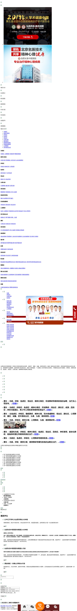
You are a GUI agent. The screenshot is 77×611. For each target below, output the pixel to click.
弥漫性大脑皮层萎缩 (19, 268)
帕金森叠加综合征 (10, 262)
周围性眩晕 (4, 249)
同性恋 (8, 339)
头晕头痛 (6, 139)
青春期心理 (10, 337)
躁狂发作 (8, 204)
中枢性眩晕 (10, 249)
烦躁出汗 (3, 217)
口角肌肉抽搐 (14, 255)
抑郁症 (5, 134)
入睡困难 (7, 153)
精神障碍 (9, 304)
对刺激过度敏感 (20, 230)
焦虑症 (5, 136)
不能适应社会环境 (13, 211)
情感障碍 (19, 236)
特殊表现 (13, 223)
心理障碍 (6, 145)
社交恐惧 (9, 334)
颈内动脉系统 (4, 281)
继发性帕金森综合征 (21, 262)
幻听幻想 (3, 160)
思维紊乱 (8, 160)
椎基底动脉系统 (12, 281)
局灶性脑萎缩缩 (5, 268)
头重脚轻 (3, 185)
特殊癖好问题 (10, 335)
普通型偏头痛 (10, 242)
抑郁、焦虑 (14, 217)
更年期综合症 (7, 147)
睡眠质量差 (18, 153)
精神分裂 (9, 301)
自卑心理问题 (10, 329)
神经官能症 (10, 313)
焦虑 (2, 211)
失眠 (8, 293)
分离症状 (3, 223)
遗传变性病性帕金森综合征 (34, 262)
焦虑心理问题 (10, 326)
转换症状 (8, 223)
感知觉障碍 (4, 236)
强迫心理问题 (10, 327)
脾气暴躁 (8, 217)
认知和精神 (11, 274)
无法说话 (8, 255)
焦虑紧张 (5, 198)
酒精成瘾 (9, 320)
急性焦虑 (3, 173)
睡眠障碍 (3, 192)
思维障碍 (9, 236)
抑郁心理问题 (10, 324)
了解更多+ (9, 316)
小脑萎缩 (11, 268)
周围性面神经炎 (13, 287)
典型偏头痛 (4, 242)
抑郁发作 (3, 204)
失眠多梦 (12, 153)
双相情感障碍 (7, 144)
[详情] (14, 404)
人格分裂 (14, 236)
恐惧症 (8, 305)
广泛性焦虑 (9, 173)
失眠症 (5, 131)
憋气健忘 (10, 198)
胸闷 (2, 198)
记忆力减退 (14, 192)
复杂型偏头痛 (18, 242)
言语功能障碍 (18, 274)
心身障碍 (5, 211)
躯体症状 (7, 166)
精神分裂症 (7, 133)
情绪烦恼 (8, 192)
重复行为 (3, 179)
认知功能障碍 (19, 160)
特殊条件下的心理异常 (24, 211)
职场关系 (9, 332)
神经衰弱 (6, 141)
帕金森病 (3, 262)
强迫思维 (8, 179)
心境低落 (12, 166)
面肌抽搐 (3, 255)
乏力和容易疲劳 (5, 230)
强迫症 (5, 138)
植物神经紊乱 (7, 142)
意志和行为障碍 (34, 236)
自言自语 (13, 160)
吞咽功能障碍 (25, 274)
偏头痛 (7, 185)
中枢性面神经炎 (5, 287)
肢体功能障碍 (4, 274)
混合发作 (13, 204)
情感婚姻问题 (10, 331)
